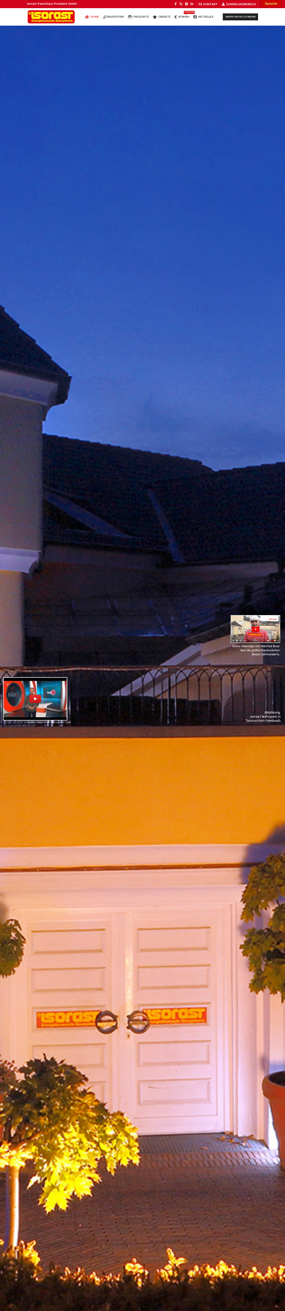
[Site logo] (51, 17)
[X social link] (181, 4)
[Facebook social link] (175, 4)
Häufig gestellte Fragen (240, 17)
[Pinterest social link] (186, 4)
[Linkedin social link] (192, 4)
